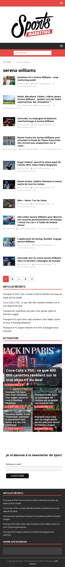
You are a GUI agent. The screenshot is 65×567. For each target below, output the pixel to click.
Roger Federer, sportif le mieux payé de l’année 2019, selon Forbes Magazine (39, 163)
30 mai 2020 (24, 168)
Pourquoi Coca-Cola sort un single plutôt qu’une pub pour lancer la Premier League (47, 420)
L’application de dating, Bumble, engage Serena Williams (39, 240)
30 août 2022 (24, 124)
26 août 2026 (12, 385)
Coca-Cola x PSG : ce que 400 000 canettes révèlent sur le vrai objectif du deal (31, 375)
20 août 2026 (12, 429)
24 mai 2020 (24, 204)
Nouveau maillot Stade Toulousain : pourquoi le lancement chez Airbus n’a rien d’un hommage (17, 419)
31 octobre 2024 (26, 105)
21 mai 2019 (10, 228)
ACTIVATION (10, 338)
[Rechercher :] (32, 52)
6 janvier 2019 (25, 245)
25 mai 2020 (24, 187)
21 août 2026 (42, 407)
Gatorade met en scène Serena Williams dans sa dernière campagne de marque (39, 259)
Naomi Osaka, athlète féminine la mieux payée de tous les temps (39, 182)
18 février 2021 (11, 149)
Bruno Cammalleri (43, 105)
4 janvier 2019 (25, 264)
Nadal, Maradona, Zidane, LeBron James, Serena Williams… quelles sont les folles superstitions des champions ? (39, 99)
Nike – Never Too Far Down (32, 200)
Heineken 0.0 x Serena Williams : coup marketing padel (37, 78)
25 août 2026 (12, 407)
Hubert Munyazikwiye (42, 83)
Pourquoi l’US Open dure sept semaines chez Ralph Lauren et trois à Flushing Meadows (16, 397)
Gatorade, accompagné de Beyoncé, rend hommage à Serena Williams (37, 120)
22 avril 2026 (24, 83)
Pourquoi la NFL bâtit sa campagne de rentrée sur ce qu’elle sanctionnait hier (46, 398)
